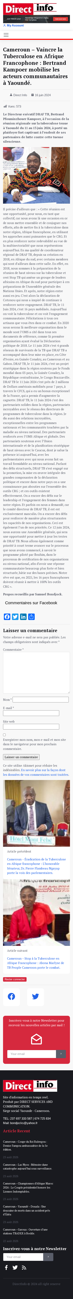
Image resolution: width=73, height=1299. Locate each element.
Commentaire (13, 649)
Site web (9, 721)
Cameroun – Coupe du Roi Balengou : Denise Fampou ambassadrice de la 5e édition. (25, 1145)
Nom (7, 700)
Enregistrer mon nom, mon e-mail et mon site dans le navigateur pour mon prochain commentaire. (34, 744)
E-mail (8, 708)
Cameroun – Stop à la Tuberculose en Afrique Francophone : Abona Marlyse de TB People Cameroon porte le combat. (35, 962)
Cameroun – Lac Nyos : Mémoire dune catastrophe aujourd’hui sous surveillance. (27, 1167)
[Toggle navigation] (6, 35)
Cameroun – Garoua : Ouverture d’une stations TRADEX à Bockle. (25, 1231)
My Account (15, 25)
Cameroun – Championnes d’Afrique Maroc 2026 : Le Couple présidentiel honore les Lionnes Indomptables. (28, 1187)
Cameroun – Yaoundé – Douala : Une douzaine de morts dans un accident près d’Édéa (26, 1210)
